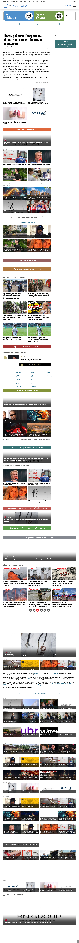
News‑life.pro (23, 1)
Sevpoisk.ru (5, 849)
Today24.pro (6, 743)
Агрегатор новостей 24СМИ (28, 222)
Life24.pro (5, 685)
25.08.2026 (68, 6)
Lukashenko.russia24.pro (8, 835)
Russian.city (6, 1)
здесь (35, 687)
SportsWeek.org (67, 683)
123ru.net (73, 1)
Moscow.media (14, 1)
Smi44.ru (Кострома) (8, 49)
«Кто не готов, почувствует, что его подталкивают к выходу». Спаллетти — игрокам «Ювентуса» (34, 378)
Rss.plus (5, 698)
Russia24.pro (37, 673)
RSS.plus (44, 674)
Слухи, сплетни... (61, 36)
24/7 (36, 29)
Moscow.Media (52, 683)
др (10, 685)
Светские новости (5, 926)
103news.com (6, 796)
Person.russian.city (7, 185)
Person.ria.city (31, 1)
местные (13, 29)
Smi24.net (5, 468)
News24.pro (5, 725)
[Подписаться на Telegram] (69, 1)
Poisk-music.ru (6, 769)
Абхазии (46, 685)
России (29, 685)
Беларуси (40, 685)
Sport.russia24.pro (7, 409)
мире (50, 685)
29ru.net (5, 224)
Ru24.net (5, 149)
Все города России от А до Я (39, 24)
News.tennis (6, 809)
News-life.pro (59, 683)
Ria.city (4, 87)
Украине (35, 685)
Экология (43, 1)
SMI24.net (29, 678)
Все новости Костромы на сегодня (27, 217)
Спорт (37, 1)
